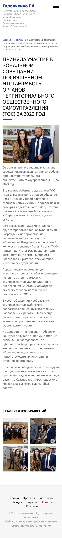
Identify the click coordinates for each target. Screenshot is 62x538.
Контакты (32, 506)
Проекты (29, 498)
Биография (46, 498)
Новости (46, 502)
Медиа (17, 502)
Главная (14, 498)
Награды (31, 502)
